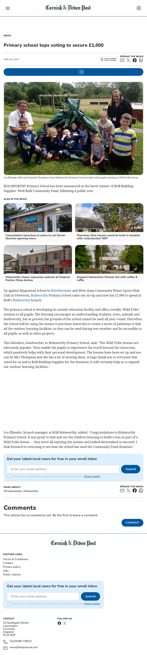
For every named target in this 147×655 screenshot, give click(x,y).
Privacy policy (11, 567)
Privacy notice (92, 476)
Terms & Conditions (15, 559)
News (7, 35)
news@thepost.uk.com (24, 647)
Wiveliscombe (61, 290)
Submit (131, 469)
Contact (8, 563)
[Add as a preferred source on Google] (108, 59)
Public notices (12, 574)
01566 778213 (23, 641)
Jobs (6, 571)
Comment (132, 522)
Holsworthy (39, 295)
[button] (7, 8)
